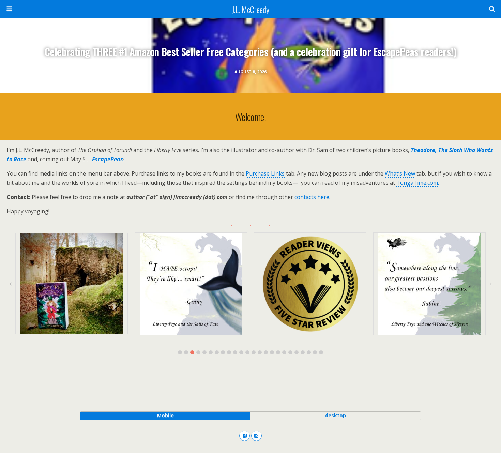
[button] (180, 352)
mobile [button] (165, 415)
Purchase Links (265, 173)
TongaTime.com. (417, 182)
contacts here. (312, 197)
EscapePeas (107, 159)
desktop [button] (335, 415)
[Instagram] (256, 436)
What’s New (400, 173)
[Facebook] (244, 436)
